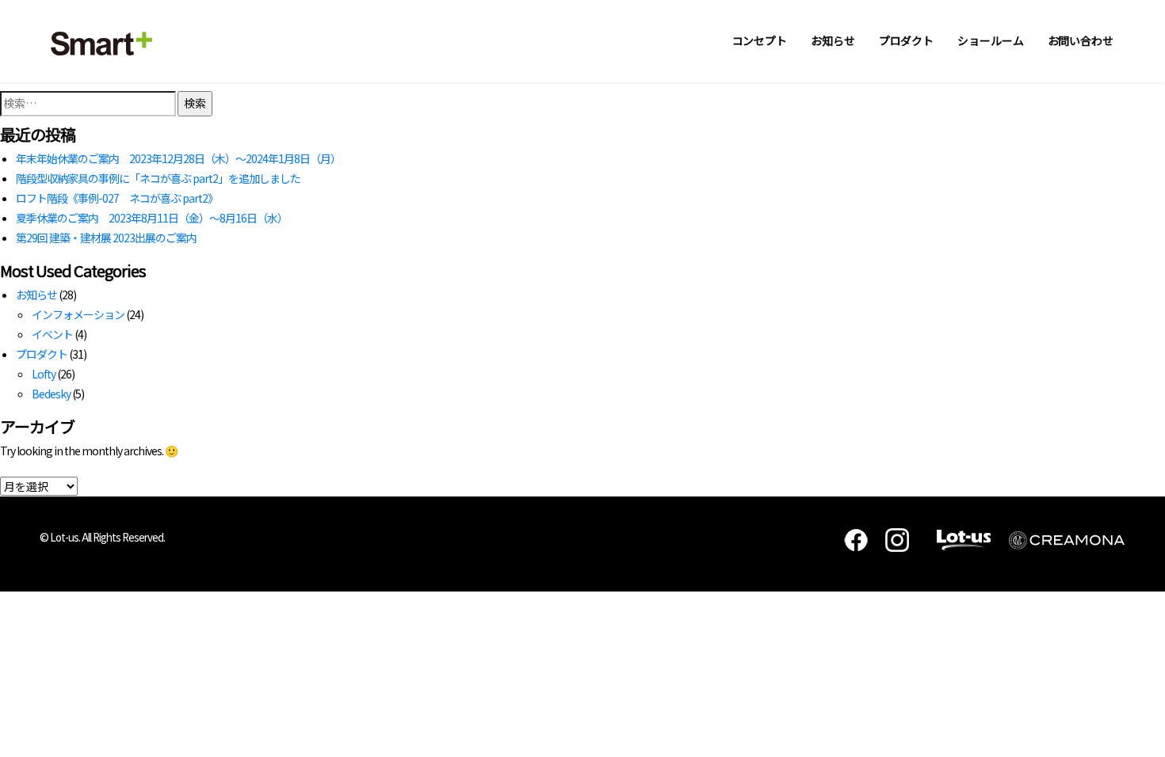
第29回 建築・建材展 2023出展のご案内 (106, 237)
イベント (52, 334)
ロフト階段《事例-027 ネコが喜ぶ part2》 (117, 198)
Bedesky (51, 393)
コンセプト (760, 40)
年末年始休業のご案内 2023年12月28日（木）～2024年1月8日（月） (178, 158)
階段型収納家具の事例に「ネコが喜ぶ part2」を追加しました (158, 178)
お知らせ (833, 40)
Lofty (43, 374)
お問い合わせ (1080, 40)
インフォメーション (78, 314)
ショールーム (990, 40)
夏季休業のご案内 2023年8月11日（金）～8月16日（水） (152, 218)
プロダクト (906, 40)
